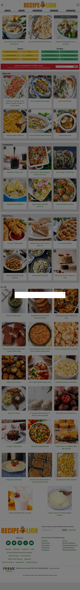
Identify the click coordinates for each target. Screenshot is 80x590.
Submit (40, 305)
